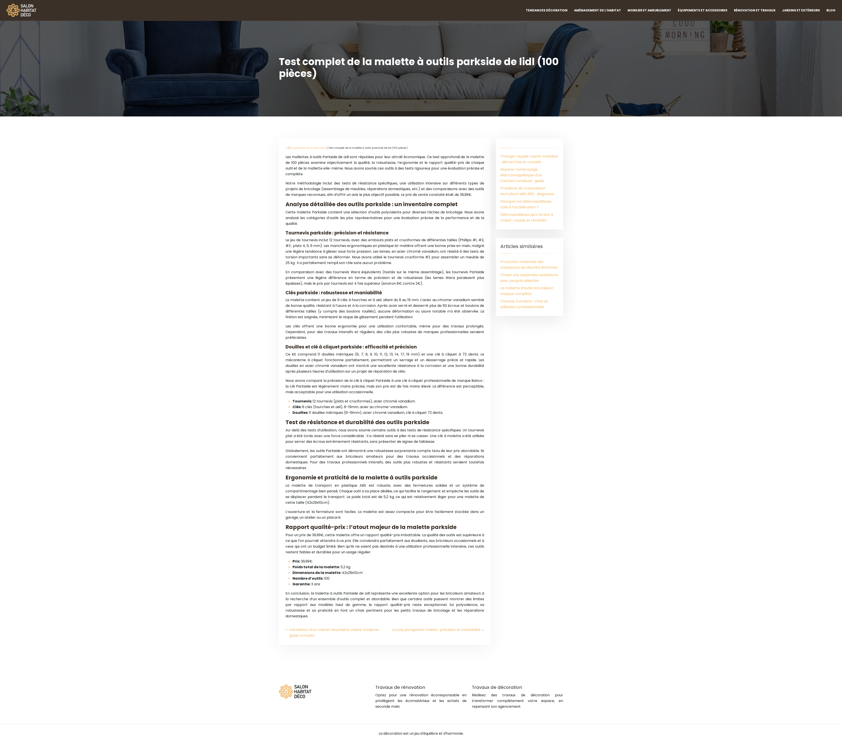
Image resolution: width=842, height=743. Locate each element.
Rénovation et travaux (755, 10)
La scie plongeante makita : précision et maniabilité (436, 629)
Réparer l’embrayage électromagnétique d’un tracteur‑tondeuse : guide (522, 175)
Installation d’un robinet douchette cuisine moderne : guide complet (334, 632)
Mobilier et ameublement (649, 10)
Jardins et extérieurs (801, 10)
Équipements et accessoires (702, 10)
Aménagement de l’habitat (597, 10)
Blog (830, 10)
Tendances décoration (546, 10)
